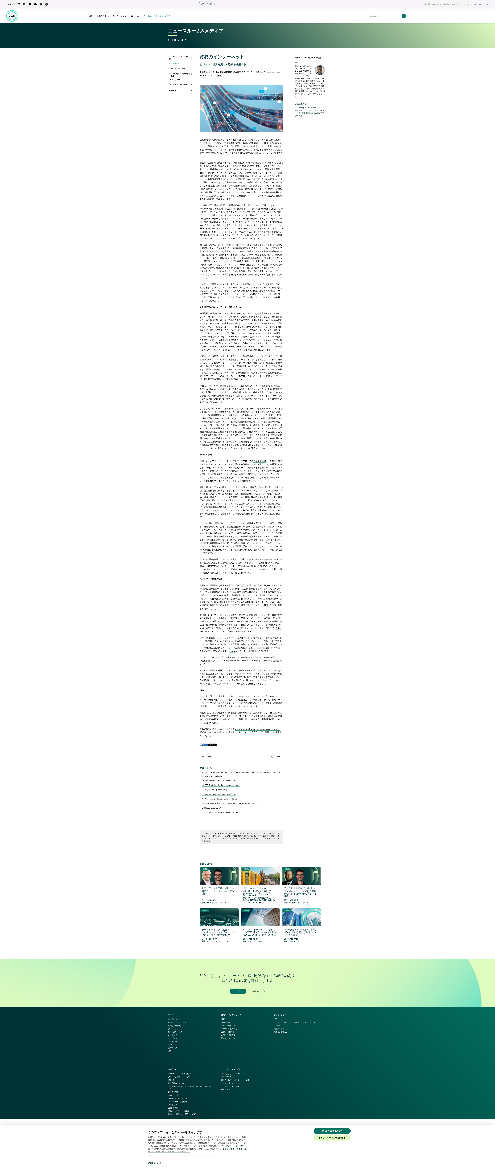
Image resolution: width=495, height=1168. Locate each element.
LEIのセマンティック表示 (178, 1111)
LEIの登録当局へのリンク (178, 1098)
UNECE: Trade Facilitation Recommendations (221, 785)
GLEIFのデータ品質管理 (178, 1101)
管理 (170, 1044)
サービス (238, 991)
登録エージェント (228, 1038)
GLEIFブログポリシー (177, 69)
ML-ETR (273, 602)
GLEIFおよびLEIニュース (178, 57)
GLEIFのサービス (175, 1032)
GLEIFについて (174, 1019)
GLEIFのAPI (173, 1092)
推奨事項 (232, 418)
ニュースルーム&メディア (159, 16)
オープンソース (174, 1038)
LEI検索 (171, 1080)
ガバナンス (172, 1048)
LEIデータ (141, 16)
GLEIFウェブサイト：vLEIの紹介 (215, 790)
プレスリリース (175, 80)
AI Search (455, 4)
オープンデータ (174, 1035)
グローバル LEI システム (178, 1029)
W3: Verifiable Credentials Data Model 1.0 (219, 799)
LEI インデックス (228, 1025)
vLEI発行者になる (228, 1035)
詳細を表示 (153, 1163)
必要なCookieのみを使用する (332, 1137)
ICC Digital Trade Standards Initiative (240, 660)
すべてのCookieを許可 (332, 1131)
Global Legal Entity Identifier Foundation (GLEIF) (307, 109)
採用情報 (427, 4)
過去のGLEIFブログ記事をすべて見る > (309, 58)
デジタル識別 (259, 461)
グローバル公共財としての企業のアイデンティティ (294, 1022)
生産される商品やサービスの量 (222, 162)
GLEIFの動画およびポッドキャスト (180, 75)
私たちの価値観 (174, 1025)
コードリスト (173, 1105)
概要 (223, 1019)
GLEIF (91, 16)
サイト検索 (464, 4)
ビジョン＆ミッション (177, 1022)
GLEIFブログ (436, 4)
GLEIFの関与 (173, 1041)
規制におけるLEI (280, 1032)
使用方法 (256, 991)
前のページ (206, 756)
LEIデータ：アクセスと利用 (179, 1073)
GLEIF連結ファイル (176, 1083)
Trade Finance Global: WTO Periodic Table (219, 780)
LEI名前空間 (173, 1108)
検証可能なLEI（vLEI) (310, 113)
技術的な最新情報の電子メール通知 (182, 1114)
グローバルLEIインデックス (179, 1077)
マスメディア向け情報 (178, 84)
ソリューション (127, 16)
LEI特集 (277, 1025)
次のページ (276, 756)
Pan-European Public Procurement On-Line (220, 812)
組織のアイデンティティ (107, 16)
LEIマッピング (174, 1095)
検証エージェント (281, 1029)
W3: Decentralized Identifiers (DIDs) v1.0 (219, 794)
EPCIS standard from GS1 (212, 808)
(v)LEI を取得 (207, 4)
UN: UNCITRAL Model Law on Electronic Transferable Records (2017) (231, 803)
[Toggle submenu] (191, 57)
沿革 (170, 1051)
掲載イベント (174, 91)
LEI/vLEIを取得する (229, 1029)
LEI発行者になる (228, 1032)
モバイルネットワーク (259, 244)
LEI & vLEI (225, 1022)
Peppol (232, 651)
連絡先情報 (446, 4)
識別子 (253, 487)
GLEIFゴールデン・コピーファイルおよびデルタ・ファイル (190, 1087)
